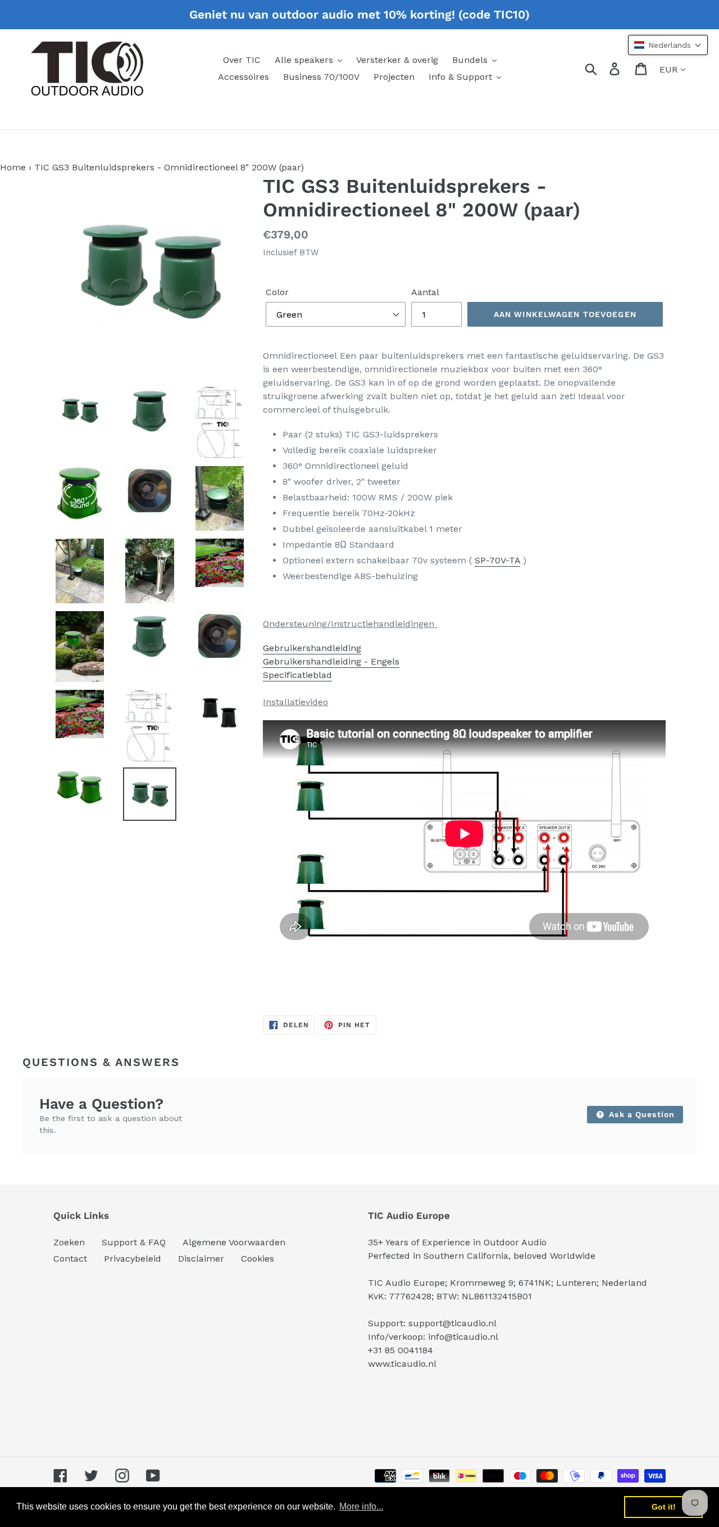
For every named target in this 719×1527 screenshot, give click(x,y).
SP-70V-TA (497, 560)
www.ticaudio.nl (402, 1363)
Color (277, 292)
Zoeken (69, 1242)
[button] (668, 45)
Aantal (425, 292)
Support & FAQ (134, 1242)
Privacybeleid (132, 1258)
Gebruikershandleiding (312, 648)
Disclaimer (201, 1258)
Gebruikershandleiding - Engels (331, 661)
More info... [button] (361, 1506)
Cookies (257, 1258)
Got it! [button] (664, 1506)
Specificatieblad (297, 675)
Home (13, 167)
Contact (70, 1258)
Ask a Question (640, 1114)
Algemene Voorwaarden (234, 1242)
